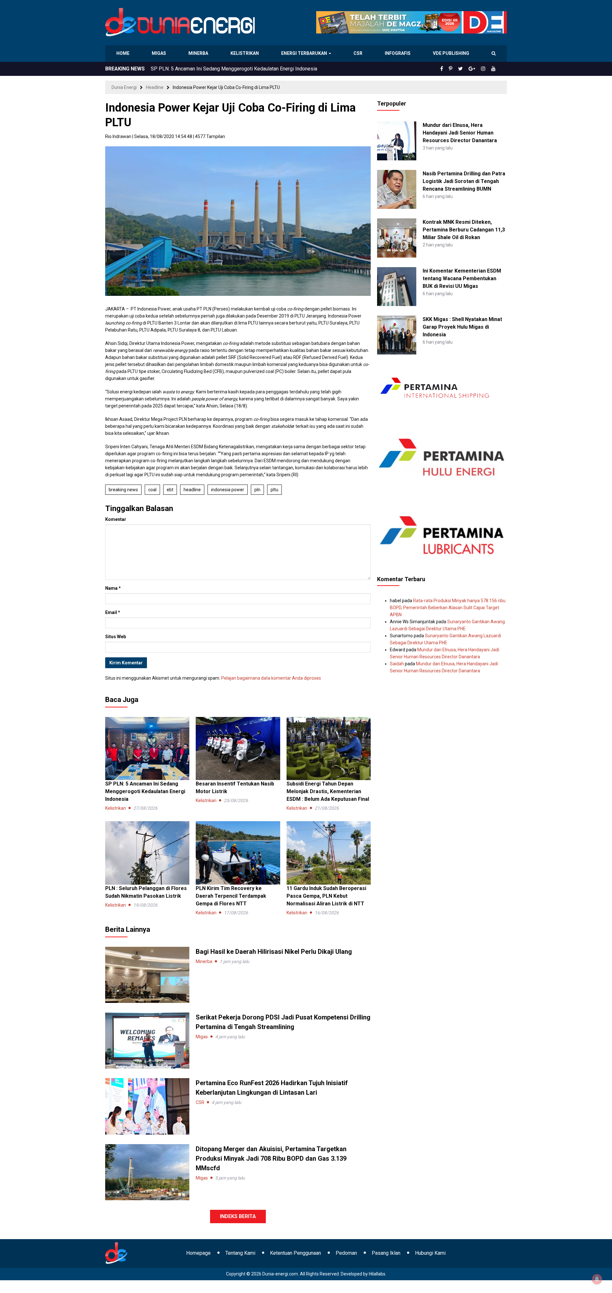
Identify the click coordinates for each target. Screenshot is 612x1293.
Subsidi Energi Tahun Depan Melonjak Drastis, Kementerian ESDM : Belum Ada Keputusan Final (328, 791)
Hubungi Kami (430, 1253)
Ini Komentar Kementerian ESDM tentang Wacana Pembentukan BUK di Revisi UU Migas (462, 278)
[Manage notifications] (597, 1279)
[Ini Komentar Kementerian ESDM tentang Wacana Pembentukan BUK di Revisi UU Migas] (396, 286)
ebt (170, 489)
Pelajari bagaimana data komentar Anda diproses (271, 678)
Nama (113, 588)
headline (192, 489)
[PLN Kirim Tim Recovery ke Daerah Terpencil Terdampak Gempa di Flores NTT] (238, 852)
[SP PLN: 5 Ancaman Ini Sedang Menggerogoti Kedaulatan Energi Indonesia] (147, 748)
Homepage (198, 1253)
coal (152, 489)
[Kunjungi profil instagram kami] (486, 69)
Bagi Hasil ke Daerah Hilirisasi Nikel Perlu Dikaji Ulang (211, 69)
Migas (159, 53)
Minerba (199, 53)
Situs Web (115, 636)
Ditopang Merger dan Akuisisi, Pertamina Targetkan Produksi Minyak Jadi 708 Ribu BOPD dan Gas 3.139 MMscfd (271, 1158)
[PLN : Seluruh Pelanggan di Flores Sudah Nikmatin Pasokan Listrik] (147, 852)
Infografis (398, 53)
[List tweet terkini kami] (467, 69)
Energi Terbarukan (305, 53)
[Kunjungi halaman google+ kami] (476, 69)
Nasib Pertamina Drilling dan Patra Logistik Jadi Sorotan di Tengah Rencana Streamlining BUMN (464, 181)
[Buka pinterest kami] (459, 69)
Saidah (397, 663)
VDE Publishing (451, 53)
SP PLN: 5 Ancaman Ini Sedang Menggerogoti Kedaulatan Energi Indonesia (145, 791)
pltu (274, 489)
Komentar (115, 519)
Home (123, 53)
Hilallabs (377, 1273)
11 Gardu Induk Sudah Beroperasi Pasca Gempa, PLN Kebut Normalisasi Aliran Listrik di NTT (326, 896)
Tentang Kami (240, 1253)
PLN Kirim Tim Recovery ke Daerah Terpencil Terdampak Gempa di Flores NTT (231, 896)
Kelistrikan (245, 53)
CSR (358, 53)
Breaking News (123, 489)
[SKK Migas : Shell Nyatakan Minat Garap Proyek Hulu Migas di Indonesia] (396, 334)
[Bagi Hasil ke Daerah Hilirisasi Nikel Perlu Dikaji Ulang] (147, 974)
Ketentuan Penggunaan (295, 1253)
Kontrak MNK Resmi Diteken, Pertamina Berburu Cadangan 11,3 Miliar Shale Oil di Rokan (464, 229)
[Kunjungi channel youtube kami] (494, 69)
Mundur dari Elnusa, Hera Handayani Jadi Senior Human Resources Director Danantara (460, 132)
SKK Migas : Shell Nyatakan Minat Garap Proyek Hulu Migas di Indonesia (462, 327)
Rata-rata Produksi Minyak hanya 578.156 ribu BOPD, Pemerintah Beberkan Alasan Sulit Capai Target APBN (448, 607)
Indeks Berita (238, 1216)
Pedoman (346, 1253)
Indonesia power (227, 489)
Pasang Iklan (386, 1253)
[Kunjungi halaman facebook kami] (452, 69)
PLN (257, 489)
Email (112, 612)
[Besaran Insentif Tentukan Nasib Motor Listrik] (238, 748)
